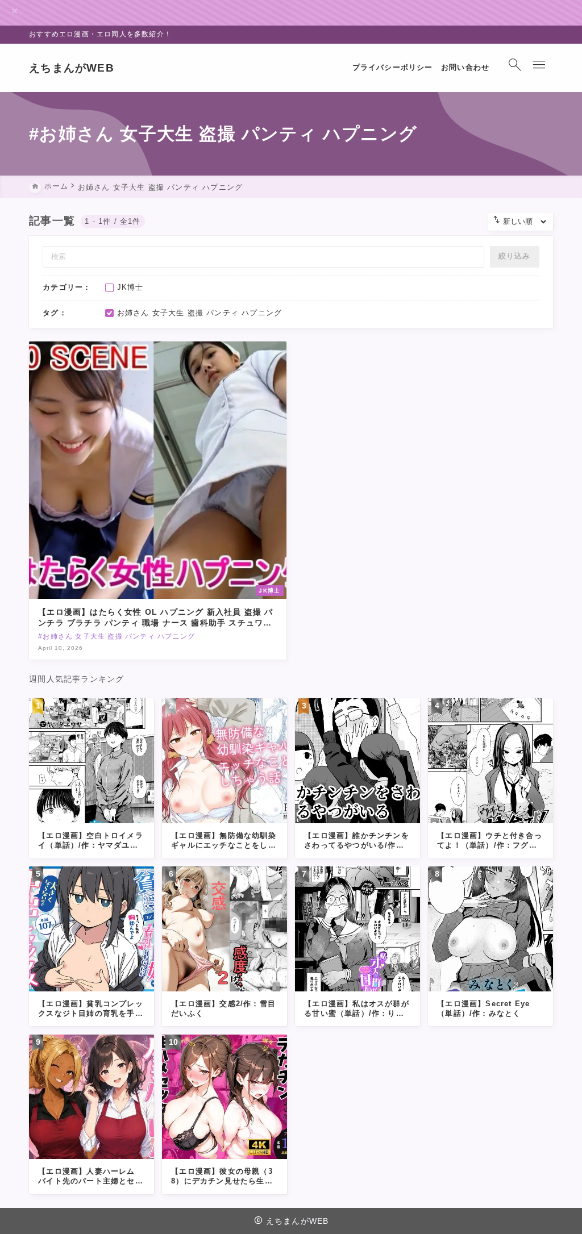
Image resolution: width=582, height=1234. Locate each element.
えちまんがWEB (71, 68)
